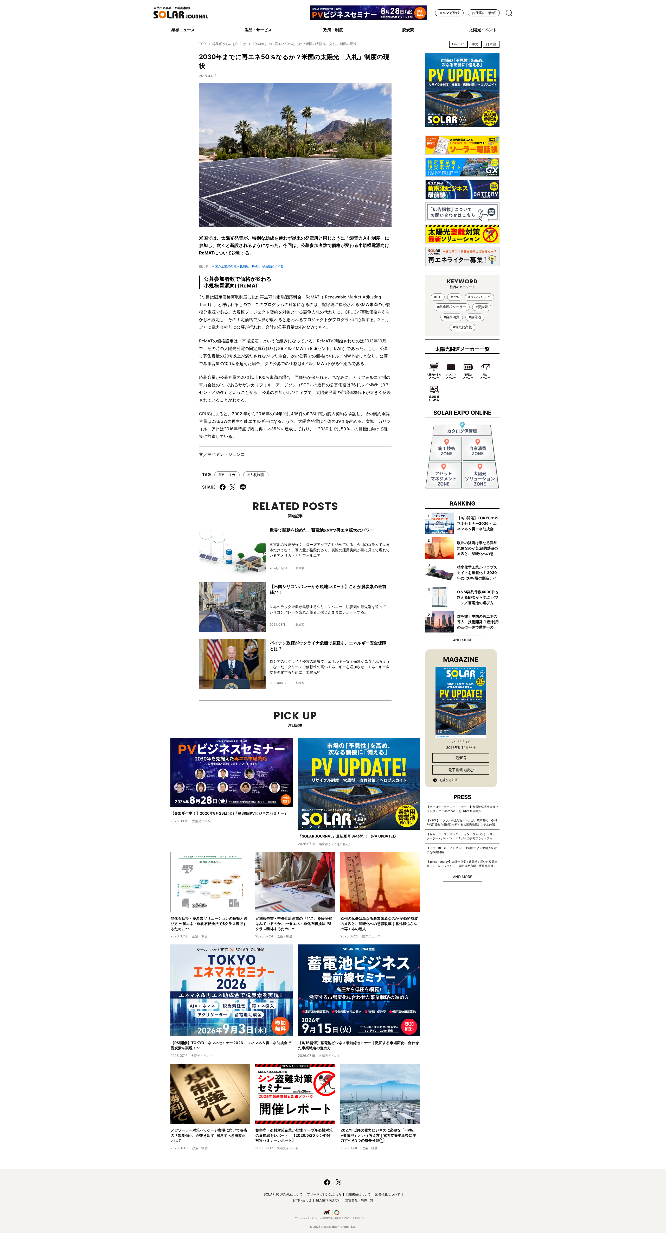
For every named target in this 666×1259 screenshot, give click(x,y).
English (458, 44)
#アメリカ (227, 474)
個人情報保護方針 (328, 1200)
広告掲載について (387, 1194)
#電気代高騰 (462, 327)
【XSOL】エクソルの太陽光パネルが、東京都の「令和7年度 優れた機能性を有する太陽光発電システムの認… (462, 822)
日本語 (491, 44)
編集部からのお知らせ (229, 44)
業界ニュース (183, 29)
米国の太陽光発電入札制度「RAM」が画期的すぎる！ (249, 266)
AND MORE (462, 640)
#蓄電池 (475, 317)
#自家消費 (451, 317)
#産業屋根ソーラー (451, 307)
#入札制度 (255, 474)
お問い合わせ (302, 1200)
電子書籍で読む (461, 770)
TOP (202, 44)
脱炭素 (408, 29)
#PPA (455, 297)
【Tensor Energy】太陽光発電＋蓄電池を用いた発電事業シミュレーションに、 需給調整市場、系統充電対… (462, 864)
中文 (475, 44)
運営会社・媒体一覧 (359, 1200)
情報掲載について (358, 1194)
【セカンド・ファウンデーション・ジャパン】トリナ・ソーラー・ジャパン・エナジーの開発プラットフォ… (462, 836)
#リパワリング (479, 297)
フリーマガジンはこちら (324, 1194)
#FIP (437, 297)
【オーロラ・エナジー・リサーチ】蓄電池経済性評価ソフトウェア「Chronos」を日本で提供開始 (462, 809)
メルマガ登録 (449, 13)
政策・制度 (333, 29)
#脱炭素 (482, 307)
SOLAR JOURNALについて (283, 1194)
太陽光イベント (483, 29)
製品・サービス (258, 29)
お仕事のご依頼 (484, 13)
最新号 (461, 758)
